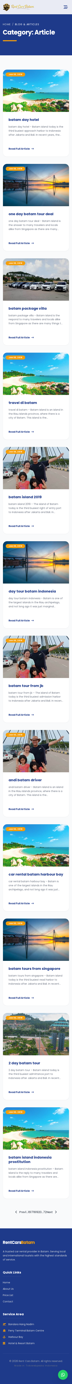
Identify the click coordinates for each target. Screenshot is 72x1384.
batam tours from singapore (34, 968)
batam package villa (28, 308)
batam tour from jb (26, 685)
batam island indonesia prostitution (30, 1159)
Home (7, 24)
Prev (22, 1212)
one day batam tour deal (31, 213)
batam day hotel (24, 119)
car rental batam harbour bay (36, 874)
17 (32, 1212)
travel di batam (23, 402)
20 (40, 1212)
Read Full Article (19, 149)
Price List (8, 1295)
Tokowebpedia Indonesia (41, 1365)
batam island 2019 (25, 497)
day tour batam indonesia (32, 591)
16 (29, 1212)
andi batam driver (25, 780)
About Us (8, 1289)
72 (44, 1212)
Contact (8, 1301)
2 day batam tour (24, 1063)
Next (49, 1212)
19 (37, 1212)
